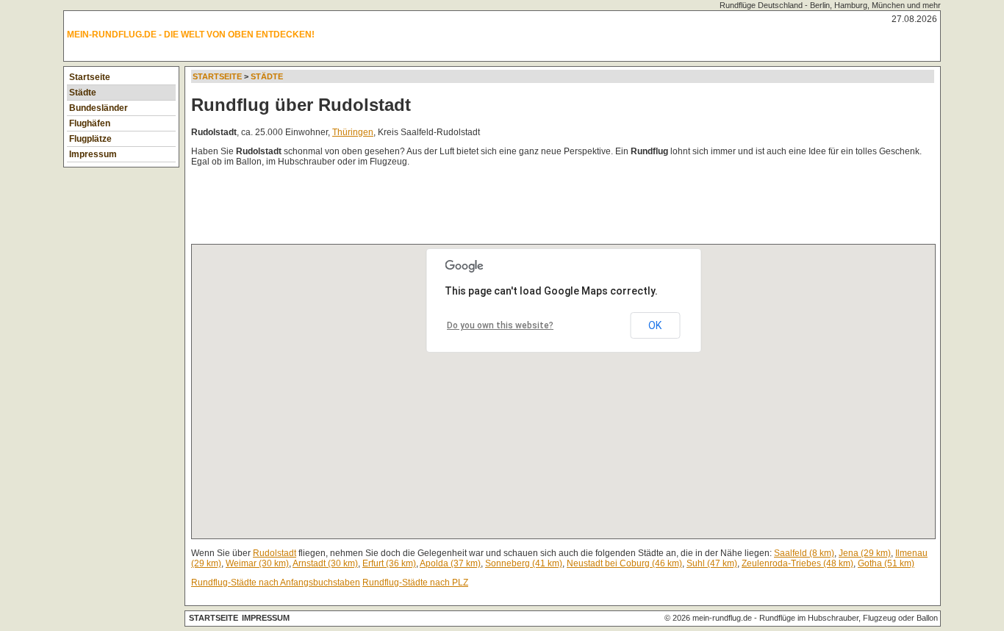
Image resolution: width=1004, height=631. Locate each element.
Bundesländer (98, 108)
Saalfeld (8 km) (804, 553)
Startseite (89, 77)
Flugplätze (90, 139)
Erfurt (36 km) (389, 563)
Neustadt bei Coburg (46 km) (624, 563)
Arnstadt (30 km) (325, 563)
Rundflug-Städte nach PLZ (415, 582)
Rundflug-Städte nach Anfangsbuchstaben (275, 582)
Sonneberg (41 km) (523, 563)
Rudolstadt (274, 553)
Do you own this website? (500, 325)
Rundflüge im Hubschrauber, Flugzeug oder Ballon (848, 617)
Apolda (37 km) (450, 563)
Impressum (93, 154)
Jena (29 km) (865, 553)
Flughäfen (89, 123)
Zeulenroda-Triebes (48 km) (797, 563)
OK (654, 325)
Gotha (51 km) (886, 563)
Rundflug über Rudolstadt (301, 105)
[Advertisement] (458, 209)
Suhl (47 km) (711, 563)
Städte (82, 92)
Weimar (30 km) (257, 563)
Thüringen (352, 132)
